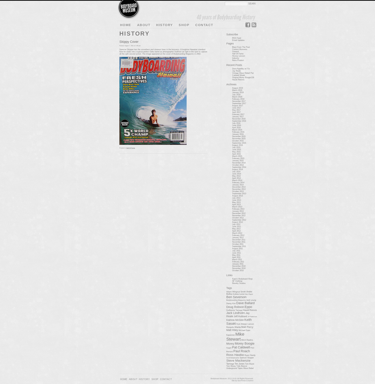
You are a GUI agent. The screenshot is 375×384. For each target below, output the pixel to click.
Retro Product (238, 60)
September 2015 (239, 143)
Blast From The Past (241, 47)
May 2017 (236, 110)
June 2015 (236, 149)
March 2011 (237, 259)
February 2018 (238, 99)
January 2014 (238, 185)
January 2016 (238, 134)
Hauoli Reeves (238, 80)
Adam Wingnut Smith (236, 291)
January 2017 (238, 116)
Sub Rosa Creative (245, 381)
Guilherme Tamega (234, 310)
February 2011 (238, 262)
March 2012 (237, 233)
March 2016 (237, 130)
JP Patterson (252, 316)
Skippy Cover (128, 42)
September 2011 (239, 246)
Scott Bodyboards (232, 358)
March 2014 (237, 180)
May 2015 (236, 152)
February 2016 (238, 132)
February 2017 (238, 114)
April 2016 (236, 127)
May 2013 (236, 202)
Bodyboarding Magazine (236, 300)
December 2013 (239, 187)
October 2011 (237, 244)
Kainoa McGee (235, 319)
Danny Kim (231, 303)
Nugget (228, 348)
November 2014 (239, 163)
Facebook (247, 25)
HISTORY (164, 25)
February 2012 (238, 235)
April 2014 (236, 178)
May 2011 (236, 255)
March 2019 (237, 90)
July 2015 (236, 147)
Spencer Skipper (247, 358)
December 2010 (239, 266)
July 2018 (236, 95)
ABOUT (143, 25)
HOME (125, 25)
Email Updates (238, 40)
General (235, 51)
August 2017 (237, 106)
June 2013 (236, 200)
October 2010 (238, 270)
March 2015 (237, 156)
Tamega (230, 363)
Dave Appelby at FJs (241, 69)
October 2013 (238, 191)
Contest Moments (239, 49)
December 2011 (238, 240)
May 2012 (236, 229)
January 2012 (238, 237)
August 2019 (237, 88)
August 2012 (237, 222)
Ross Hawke (235, 354)
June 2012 (236, 226)
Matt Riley (232, 330)
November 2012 (239, 215)
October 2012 (238, 218)
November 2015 (239, 138)
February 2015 (238, 158)
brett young (251, 300)
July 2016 (236, 123)
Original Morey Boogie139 (243, 77)
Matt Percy (247, 327)
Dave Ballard (245, 303)
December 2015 (239, 136)
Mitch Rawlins (247, 340)
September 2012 (239, 220)
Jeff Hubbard (240, 316)
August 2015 (237, 145)
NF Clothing (237, 281)
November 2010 (239, 268)
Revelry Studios (239, 283)
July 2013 (236, 198)
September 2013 (239, 193)
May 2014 (236, 176)
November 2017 (239, 101)
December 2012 (239, 213)
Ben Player (249, 294)
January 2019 (238, 92)
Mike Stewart (235, 336)
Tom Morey (231, 366)
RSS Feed (254, 25)
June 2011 (236, 253)
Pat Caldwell (241, 347)
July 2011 (236, 251)
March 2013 (237, 207)
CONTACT (204, 25)
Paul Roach (241, 351)
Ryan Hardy (249, 355)
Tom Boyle (249, 364)
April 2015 (236, 154)
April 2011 (236, 257)
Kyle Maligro (242, 324)
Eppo (248, 307)
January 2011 (237, 264)
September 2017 (239, 103)
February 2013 (238, 209)
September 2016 (239, 121)
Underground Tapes (234, 368)
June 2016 (236, 125)
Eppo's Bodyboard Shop (242, 279)
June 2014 (236, 174)
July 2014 (236, 171)
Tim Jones (239, 364)
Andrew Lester (238, 294)
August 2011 (237, 248)
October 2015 (238, 141)
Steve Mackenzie (238, 360)
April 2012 (236, 231)
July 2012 (236, 224)
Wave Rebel (248, 368)
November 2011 (238, 242)
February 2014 (238, 182)
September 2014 (239, 167)
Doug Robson (235, 307)
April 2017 (236, 112)
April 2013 (236, 204)
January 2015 (238, 160)
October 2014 (238, 165)
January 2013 (238, 211)
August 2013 (237, 196)
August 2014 (237, 169)
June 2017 (236, 108)
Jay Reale (236, 71)
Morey (230, 343)
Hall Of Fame (130, 148)
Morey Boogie (244, 343)
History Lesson (238, 56)
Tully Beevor (241, 366)
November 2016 (239, 119)
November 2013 (239, 189)
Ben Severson (236, 297)
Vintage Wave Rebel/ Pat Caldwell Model (243, 74)
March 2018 (237, 97)
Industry (235, 58)
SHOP (184, 25)
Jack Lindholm (235, 313)
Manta (238, 327)
